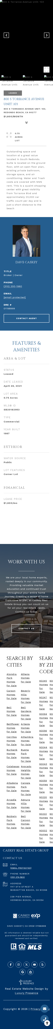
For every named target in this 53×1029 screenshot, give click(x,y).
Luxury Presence (26, 993)
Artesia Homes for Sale (26, 728)
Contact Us (26, 628)
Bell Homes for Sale (12, 711)
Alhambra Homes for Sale (27, 741)
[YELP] (42, 965)
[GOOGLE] (22, 972)
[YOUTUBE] (34, 965)
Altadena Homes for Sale (12, 787)
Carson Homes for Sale (12, 694)
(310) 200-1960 (13, 286)
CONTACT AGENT (26, 318)
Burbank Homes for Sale (12, 753)
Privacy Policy (40, 1008)
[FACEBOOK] (11, 965)
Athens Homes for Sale (26, 678)
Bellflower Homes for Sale (13, 728)
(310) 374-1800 (17, 877)
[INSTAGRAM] (18, 965)
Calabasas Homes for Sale (13, 770)
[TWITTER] (26, 965)
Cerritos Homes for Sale (12, 741)
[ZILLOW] (30, 972)
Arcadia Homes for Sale (12, 803)
